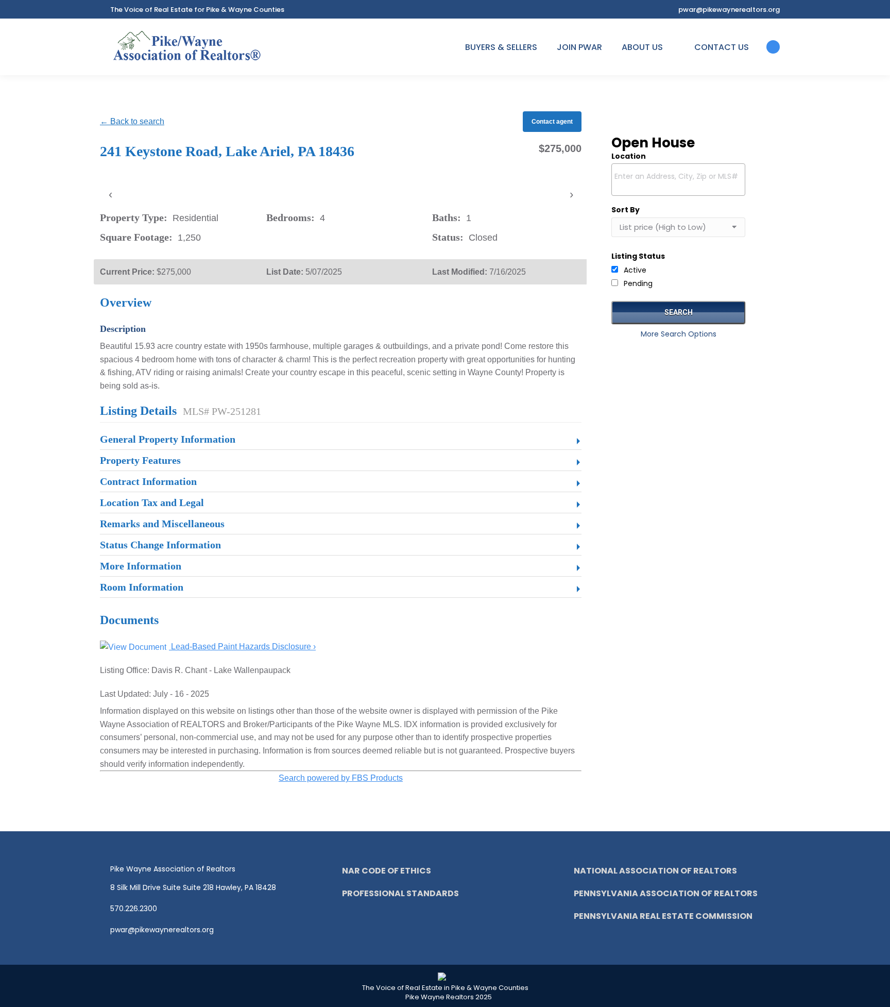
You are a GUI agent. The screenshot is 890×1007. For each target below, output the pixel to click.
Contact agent (552, 121)
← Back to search (132, 121)
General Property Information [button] (167, 439)
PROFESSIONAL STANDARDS (400, 893)
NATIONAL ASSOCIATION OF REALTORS (655, 871)
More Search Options (678, 334)
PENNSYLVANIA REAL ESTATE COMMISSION (663, 916)
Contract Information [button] (148, 481)
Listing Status (638, 256)
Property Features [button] (140, 460)
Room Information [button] (141, 587)
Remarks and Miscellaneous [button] (162, 523)
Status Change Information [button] (160, 544)
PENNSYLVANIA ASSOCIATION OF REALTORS (666, 893)
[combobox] (678, 179)
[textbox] (680, 176)
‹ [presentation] (110, 194)
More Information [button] (140, 566)
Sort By (625, 210)
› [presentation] (571, 194)
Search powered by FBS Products (341, 778)
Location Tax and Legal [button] (152, 502)
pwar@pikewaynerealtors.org (729, 9)
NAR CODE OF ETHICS (386, 871)
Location (628, 156)
